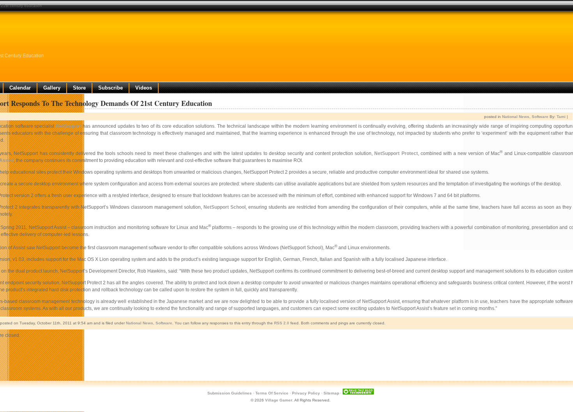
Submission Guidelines (229, 393)
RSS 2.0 (281, 323)
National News (515, 116)
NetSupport (68, 126)
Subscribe (110, 88)
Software (540, 116)
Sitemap (331, 393)
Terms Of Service (271, 393)
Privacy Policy (306, 393)
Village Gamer (278, 400)
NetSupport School (224, 207)
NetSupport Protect (395, 153)
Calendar (20, 88)
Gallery (51, 88)
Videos (143, 88)
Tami (561, 116)
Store (79, 88)
